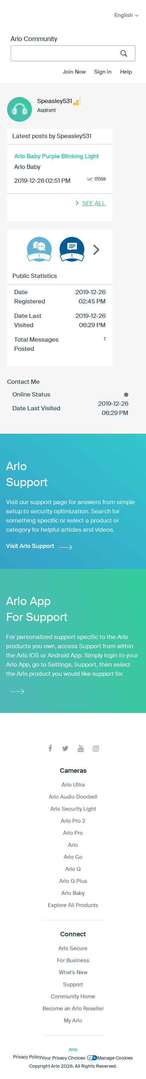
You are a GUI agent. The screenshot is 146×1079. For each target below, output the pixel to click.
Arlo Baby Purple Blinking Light (56, 157)
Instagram (95, 748)
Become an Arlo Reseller (73, 1008)
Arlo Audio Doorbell (73, 797)
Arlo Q (73, 869)
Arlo (73, 845)
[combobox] (73, 53)
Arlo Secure (73, 948)
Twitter (65, 748)
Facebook (50, 748)
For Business (73, 960)
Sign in (103, 72)
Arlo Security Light (73, 809)
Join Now (74, 72)
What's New (73, 972)
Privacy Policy (27, 1057)
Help (126, 72)
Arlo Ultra (73, 785)
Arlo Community (34, 39)
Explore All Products (73, 905)
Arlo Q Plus (73, 881)
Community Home (73, 996)
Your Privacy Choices (63, 1058)
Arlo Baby (27, 167)
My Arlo (10, 4)
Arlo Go (73, 857)
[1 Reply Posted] (39, 249)
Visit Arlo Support (30, 546)
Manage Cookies (115, 1058)
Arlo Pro (73, 833)
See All (94, 204)
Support (73, 984)
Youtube (80, 748)
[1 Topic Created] (72, 249)
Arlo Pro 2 (73, 821)
